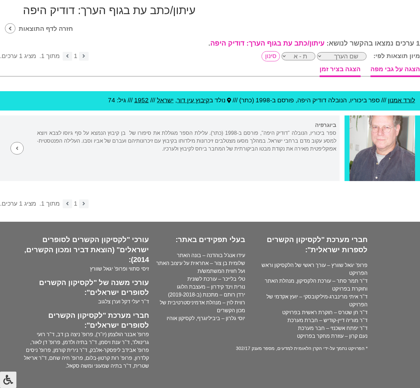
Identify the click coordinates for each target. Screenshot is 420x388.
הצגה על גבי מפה (395, 69)
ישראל (165, 100)
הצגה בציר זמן (340, 69)
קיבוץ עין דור (193, 100)
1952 (141, 100)
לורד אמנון (401, 100)
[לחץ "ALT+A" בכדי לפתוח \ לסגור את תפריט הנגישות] (8, 380)
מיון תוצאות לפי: (396, 55)
